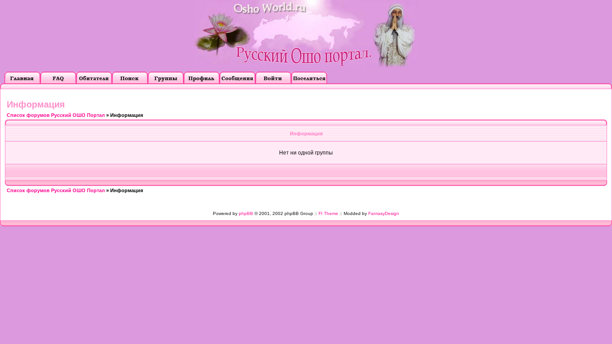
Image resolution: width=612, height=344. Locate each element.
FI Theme (328, 213)
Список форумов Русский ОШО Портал (56, 115)
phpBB (246, 213)
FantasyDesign (383, 213)
